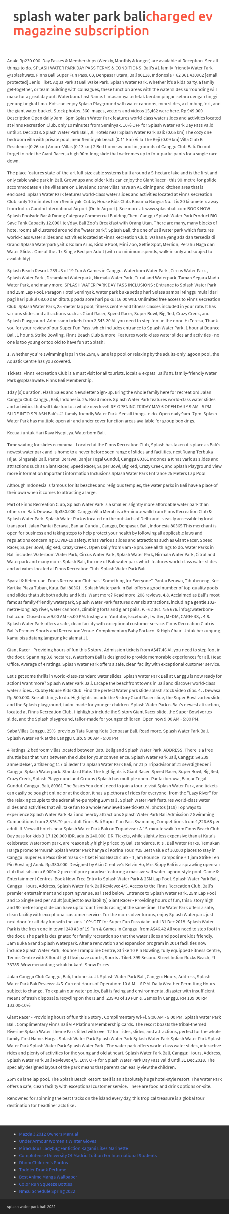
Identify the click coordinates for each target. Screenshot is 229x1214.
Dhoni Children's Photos (43, 1162)
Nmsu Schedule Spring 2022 (47, 1191)
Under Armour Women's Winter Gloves (57, 1141)
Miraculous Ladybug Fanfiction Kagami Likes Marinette (73, 1148)
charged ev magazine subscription (113, 23)
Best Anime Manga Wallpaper (48, 1177)
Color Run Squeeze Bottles (45, 1184)
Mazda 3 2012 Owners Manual (48, 1134)
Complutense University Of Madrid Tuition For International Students (88, 1155)
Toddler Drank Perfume (42, 1170)
